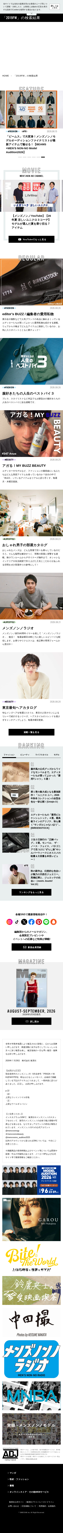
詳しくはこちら (54, 7)
